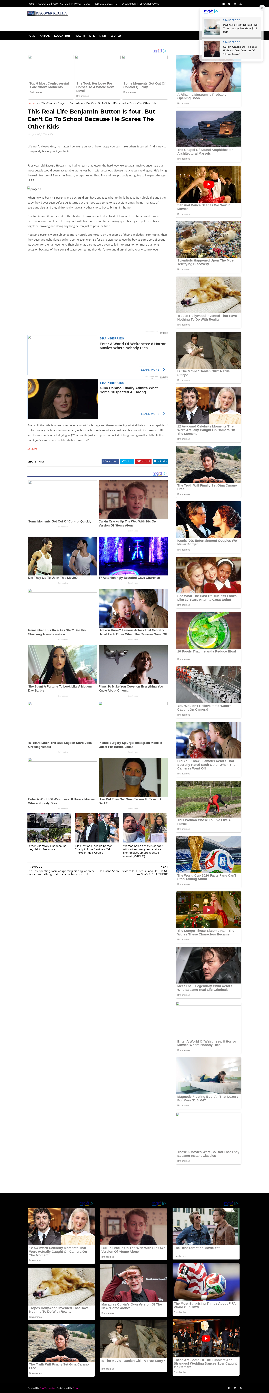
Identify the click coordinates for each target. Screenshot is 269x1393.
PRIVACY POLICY (80, 3)
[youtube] (241, 4)
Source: (32, 449)
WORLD (116, 35)
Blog (75, 1388)
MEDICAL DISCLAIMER (106, 3)
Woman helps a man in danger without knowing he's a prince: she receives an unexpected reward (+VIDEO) (142, 851)
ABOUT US (44, 3)
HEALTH (79, 35)
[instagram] (235, 4)
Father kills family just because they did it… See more (46, 847)
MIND (102, 35)
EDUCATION (62, 35)
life (38, 103)
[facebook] (224, 4)
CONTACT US (60, 3)
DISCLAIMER (129, 3)
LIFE (92, 35)
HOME (31, 3)
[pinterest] (229, 4)
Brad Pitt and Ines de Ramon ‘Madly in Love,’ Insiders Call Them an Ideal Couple (94, 849)
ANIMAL (45, 35)
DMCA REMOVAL (149, 3)
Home (31, 35)
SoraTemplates (47, 1388)
